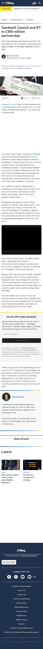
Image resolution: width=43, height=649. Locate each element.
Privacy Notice (30, 350)
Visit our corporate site (29, 556)
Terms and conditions (21, 599)
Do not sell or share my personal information (21, 632)
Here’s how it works (24, 68)
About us (21, 590)
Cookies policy (21, 611)
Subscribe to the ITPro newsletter (26, 8)
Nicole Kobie (14, 56)
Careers (21, 624)
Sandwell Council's (10, 104)
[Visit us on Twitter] (16, 577)
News (29, 58)
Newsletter (37, 98)
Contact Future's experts (21, 586)
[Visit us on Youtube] (22, 577)
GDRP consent (21, 620)
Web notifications (21, 607)
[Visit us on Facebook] (9, 577)
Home (4, 20)
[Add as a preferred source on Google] (9, 562)
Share (6, 98)
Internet (29, 20)
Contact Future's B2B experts (21, 628)
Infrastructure (17, 20)
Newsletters (21, 615)
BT (32, 107)
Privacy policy (21, 603)
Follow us (26, 98)
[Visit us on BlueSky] (29, 577)
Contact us (21, 594)
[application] (21, 239)
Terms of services (28, 348)
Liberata (33, 157)
